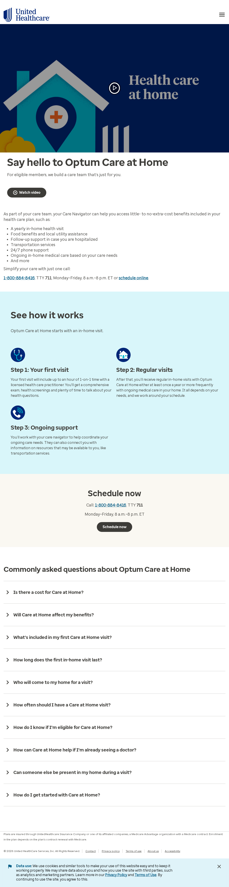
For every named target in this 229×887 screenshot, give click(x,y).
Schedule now (114, 527)
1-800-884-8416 (19, 278)
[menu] (222, 14)
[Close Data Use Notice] (219, 866)
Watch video (29, 192)
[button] (114, 88)
